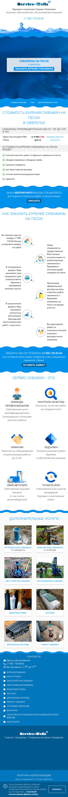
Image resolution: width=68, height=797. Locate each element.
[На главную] (34, 3)
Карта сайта (13, 722)
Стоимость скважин (18, 102)
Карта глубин (14, 676)
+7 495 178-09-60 (34, 18)
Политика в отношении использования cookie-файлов (33, 716)
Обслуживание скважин (20, 685)
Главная (9, 737)
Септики (11, 693)
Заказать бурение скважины (34, 68)
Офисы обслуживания (18, 660)
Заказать (34, 200)
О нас (32, 102)
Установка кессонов (18, 706)
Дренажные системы (18, 698)
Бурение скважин (16, 672)
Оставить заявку (34, 365)
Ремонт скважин (16, 702)
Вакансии (12, 710)
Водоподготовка (16, 689)
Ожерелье (20, 737)
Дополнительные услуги (47, 102)
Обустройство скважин (20, 681)
